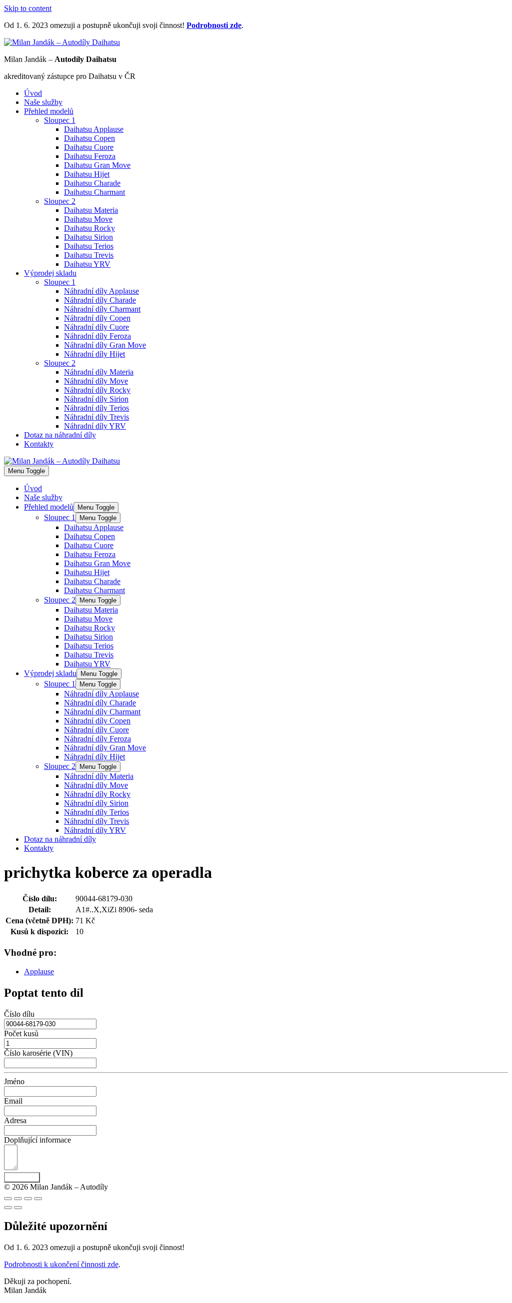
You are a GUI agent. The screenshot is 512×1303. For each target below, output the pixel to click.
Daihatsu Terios (89, 246)
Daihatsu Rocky (89, 228)
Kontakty (39, 444)
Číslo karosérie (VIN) (38, 1053)
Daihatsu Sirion (88, 237)
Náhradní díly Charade (100, 300)
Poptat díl (22, 1177)
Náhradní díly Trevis (96, 417)
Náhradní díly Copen (97, 318)
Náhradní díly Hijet (94, 354)
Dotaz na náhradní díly (60, 435)
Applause (39, 971)
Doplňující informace (37, 1140)
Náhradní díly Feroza (97, 336)
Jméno (14, 1081)
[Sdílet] (18, 1198)
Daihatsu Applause (94, 129)
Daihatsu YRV (87, 264)
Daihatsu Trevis (89, 255)
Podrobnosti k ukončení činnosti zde (61, 1264)
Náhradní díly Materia (99, 372)
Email (13, 1101)
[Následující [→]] (18, 1207)
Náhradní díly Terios (96, 408)
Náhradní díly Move (96, 381)
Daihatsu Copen (89, 138)
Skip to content (28, 8)
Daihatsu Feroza (90, 156)
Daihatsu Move (88, 219)
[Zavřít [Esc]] (8, 1198)
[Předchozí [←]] (8, 1207)
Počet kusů (21, 1033)
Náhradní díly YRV (95, 426)
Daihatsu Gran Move (97, 165)
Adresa (15, 1120)
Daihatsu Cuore (89, 147)
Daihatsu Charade (92, 183)
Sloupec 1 (60, 120)
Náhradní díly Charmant (102, 309)
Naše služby (43, 102)
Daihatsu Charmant (94, 192)
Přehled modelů (49, 111)
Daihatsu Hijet (87, 174)
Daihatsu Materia (91, 210)
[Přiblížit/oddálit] (38, 1198)
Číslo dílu (19, 1014)
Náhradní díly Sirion (96, 399)
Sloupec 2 (60, 201)
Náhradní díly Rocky (97, 390)
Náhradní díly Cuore (96, 327)
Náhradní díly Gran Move (105, 345)
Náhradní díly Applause (101, 291)
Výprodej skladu (50, 273)
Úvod (33, 93)
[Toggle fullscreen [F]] (28, 1198)
